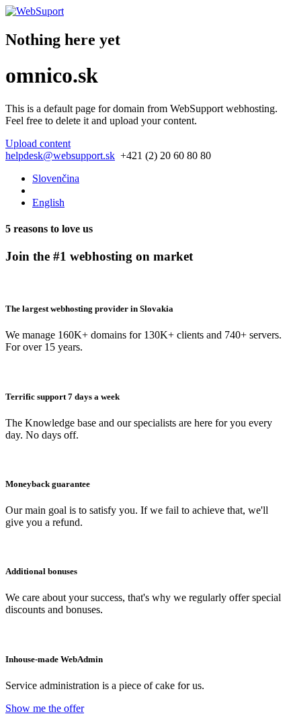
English (48, 202)
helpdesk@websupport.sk (60, 155)
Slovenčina (55, 178)
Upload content (38, 143)
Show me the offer (44, 708)
